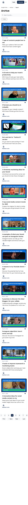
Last (24, 419)
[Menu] (26, 2)
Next (16, 419)
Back (11, 419)
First (4, 419)
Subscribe (20, 2)
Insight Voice (4, 7)
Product (4, 19)
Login (13, 2)
